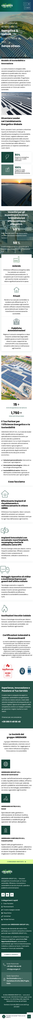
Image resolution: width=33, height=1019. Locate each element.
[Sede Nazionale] (4, 964)
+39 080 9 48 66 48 (11, 721)
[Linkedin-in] (7, 894)
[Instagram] (12, 894)
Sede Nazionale (13, 964)
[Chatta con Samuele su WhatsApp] (29, 1016)
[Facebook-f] (3, 894)
